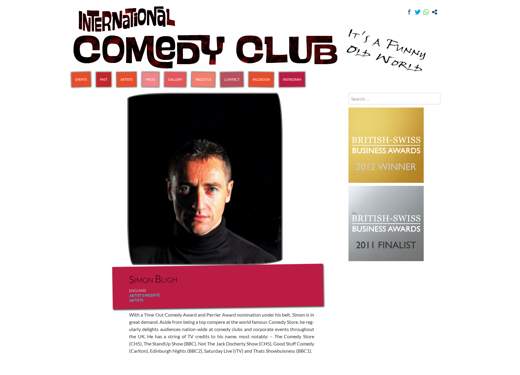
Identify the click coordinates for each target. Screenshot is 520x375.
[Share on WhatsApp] (426, 12)
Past (103, 79)
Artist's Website (144, 295)
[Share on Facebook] (409, 12)
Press (150, 79)
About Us (203, 79)
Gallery (175, 79)
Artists (126, 79)
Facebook (261, 79)
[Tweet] (418, 12)
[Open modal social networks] (435, 12)
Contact (232, 79)
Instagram (292, 79)
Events (81, 79)
